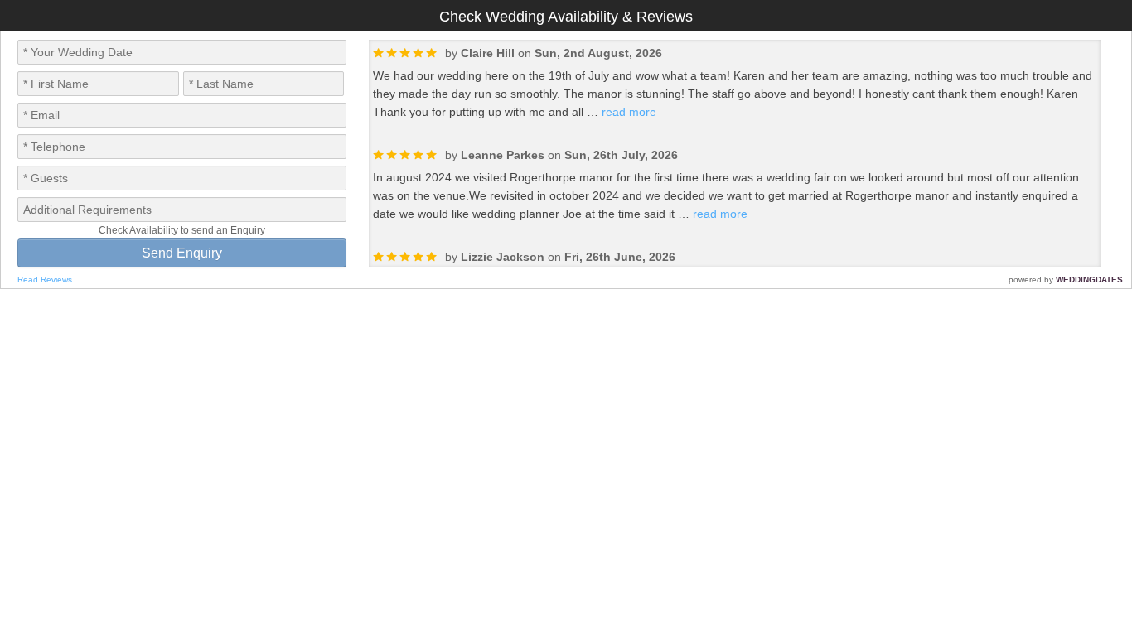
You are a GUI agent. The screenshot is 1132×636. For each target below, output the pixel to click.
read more (629, 111)
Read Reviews (44, 279)
